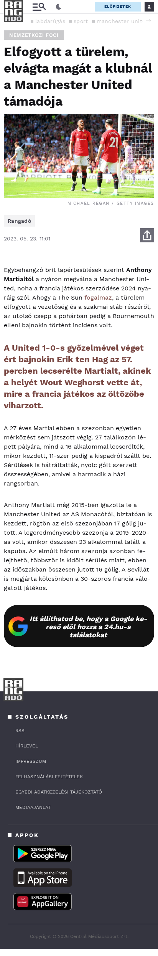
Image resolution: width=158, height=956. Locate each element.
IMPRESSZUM (30, 761)
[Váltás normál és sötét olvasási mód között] (58, 7)
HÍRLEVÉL (26, 746)
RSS (20, 730)
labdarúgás (50, 21)
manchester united (123, 21)
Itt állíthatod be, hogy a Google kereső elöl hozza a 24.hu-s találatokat (88, 627)
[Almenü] (39, 6)
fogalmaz (98, 297)
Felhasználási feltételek (49, 776)
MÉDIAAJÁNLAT (33, 807)
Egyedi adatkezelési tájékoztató (58, 792)
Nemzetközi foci (34, 35)
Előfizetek (117, 6)
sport (81, 21)
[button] (148, 21)
